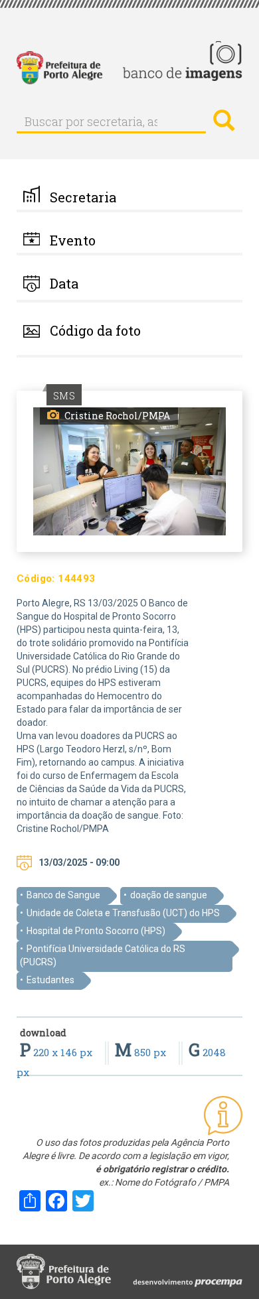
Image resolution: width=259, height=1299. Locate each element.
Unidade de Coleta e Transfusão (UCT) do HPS (123, 913)
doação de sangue (168, 895)
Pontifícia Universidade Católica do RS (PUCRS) (102, 955)
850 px (142, 1052)
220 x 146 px (57, 1052)
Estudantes (50, 980)
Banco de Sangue (63, 895)
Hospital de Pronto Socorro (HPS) (96, 930)
